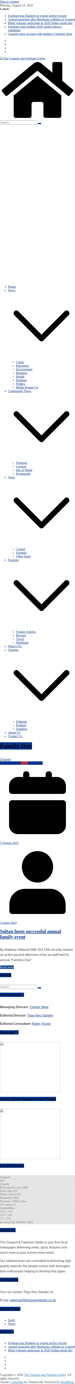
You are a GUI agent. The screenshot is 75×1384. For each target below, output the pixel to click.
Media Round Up (27, 387)
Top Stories (35, 763)
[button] (41, 358)
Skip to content (9, 1)
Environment (24, 369)
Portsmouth (23, 473)
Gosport (21, 466)
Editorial (21, 721)
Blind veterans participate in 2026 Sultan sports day (40, 23)
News (11, 290)
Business (21, 373)
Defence (5, 763)
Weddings (22, 642)
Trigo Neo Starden (40, 1015)
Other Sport (23, 556)
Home (12, 286)
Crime (20, 362)
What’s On (15, 646)
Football (21, 552)
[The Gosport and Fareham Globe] (37, 118)
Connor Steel (8, 922)
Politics (20, 384)
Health (20, 376)
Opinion (13, 650)
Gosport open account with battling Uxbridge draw (40, 34)
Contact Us (15, 736)
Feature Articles (26, 631)
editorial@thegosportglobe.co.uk (33, 1300)
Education (22, 365)
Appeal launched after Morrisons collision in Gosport (41, 19)
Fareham (21, 463)
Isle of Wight (24, 470)
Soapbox (21, 729)
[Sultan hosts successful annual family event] (5, 759)
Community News (19, 391)
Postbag (21, 725)
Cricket (20, 549)
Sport (11, 477)
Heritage (21, 380)
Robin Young (41, 1023)
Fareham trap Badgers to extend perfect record (37, 15)
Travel (20, 639)
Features (13, 560)
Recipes (21, 635)
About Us (14, 732)
